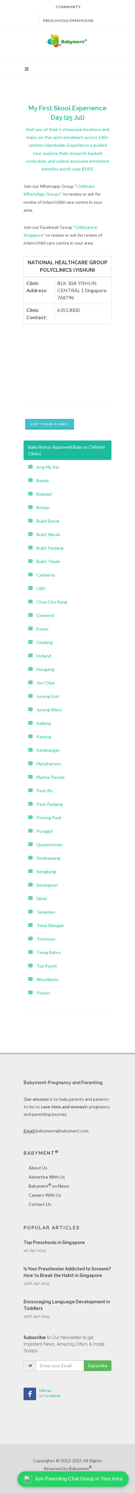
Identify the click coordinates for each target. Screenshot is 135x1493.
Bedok (41, 480)
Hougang (43, 669)
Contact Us (40, 1204)
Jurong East (46, 696)
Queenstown (48, 844)
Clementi (43, 615)
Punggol (43, 831)
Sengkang (44, 871)
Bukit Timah (46, 561)
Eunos (41, 628)
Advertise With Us (47, 1176)
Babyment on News (49, 1186)
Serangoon (45, 885)
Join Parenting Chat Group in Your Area (78, 1478)
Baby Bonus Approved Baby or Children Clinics (66, 450)
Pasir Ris (43, 790)
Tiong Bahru (47, 952)
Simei (40, 898)
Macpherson (47, 763)
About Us (38, 1167)
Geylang (43, 642)
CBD (39, 588)
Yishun (41, 992)
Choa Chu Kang (50, 601)
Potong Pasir (47, 817)
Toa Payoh (45, 965)
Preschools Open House (68, 20)
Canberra (44, 575)
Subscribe (97, 1365)
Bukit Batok (46, 521)
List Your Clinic (49, 424)
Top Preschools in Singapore (54, 1242)
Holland (42, 655)
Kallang (42, 723)
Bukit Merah (46, 534)
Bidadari (42, 494)
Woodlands (46, 979)
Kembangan (46, 750)
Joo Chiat (44, 682)
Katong (42, 736)
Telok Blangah (48, 925)
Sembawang (46, 858)
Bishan (41, 507)
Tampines (44, 912)
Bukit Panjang (48, 548)
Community (68, 6)
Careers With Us (45, 1195)
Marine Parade (49, 777)
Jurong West (47, 709)
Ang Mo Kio (46, 467)
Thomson (44, 939)
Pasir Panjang (48, 804)
